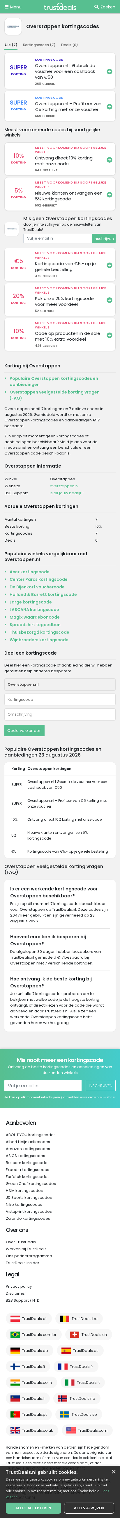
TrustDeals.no (82, 1398)
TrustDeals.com (92, 1430)
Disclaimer (16, 1293)
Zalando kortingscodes (28, 1218)
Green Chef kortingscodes (31, 1183)
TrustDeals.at (34, 1318)
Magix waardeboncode (35, 617)
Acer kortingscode (30, 572)
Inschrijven (104, 238)
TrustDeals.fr (81, 1366)
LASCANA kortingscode (34, 609)
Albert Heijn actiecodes (28, 1142)
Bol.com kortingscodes (28, 1162)
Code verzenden (24, 730)
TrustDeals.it (88, 1382)
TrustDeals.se (84, 1414)
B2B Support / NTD (23, 1300)
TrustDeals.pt (34, 1414)
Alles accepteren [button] (33, 1508)
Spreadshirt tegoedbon (35, 625)
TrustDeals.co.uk (37, 1430)
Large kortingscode (31, 602)
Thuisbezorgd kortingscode (39, 632)
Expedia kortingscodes (27, 1169)
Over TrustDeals (21, 1242)
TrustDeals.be (85, 1318)
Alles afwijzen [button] (89, 1508)
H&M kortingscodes (24, 1190)
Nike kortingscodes (24, 1204)
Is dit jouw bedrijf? (67, 493)
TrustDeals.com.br (39, 1334)
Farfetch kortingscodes (28, 1176)
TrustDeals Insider (22, 1263)
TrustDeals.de (35, 1350)
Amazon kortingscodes (28, 1148)
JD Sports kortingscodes (29, 1197)
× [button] (113, 1472)
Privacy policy (19, 1286)
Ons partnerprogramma (29, 1256)
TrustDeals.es (85, 1350)
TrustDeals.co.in (37, 1382)
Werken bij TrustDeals (26, 1249)
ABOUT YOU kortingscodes (31, 1135)
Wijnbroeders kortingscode (39, 640)
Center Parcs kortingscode (39, 579)
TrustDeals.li (33, 1398)
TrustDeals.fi (33, 1366)
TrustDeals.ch (94, 1334)
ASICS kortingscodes (25, 1155)
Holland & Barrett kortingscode (43, 594)
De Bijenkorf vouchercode (37, 587)
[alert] (60, 1492)
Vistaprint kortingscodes (29, 1211)
